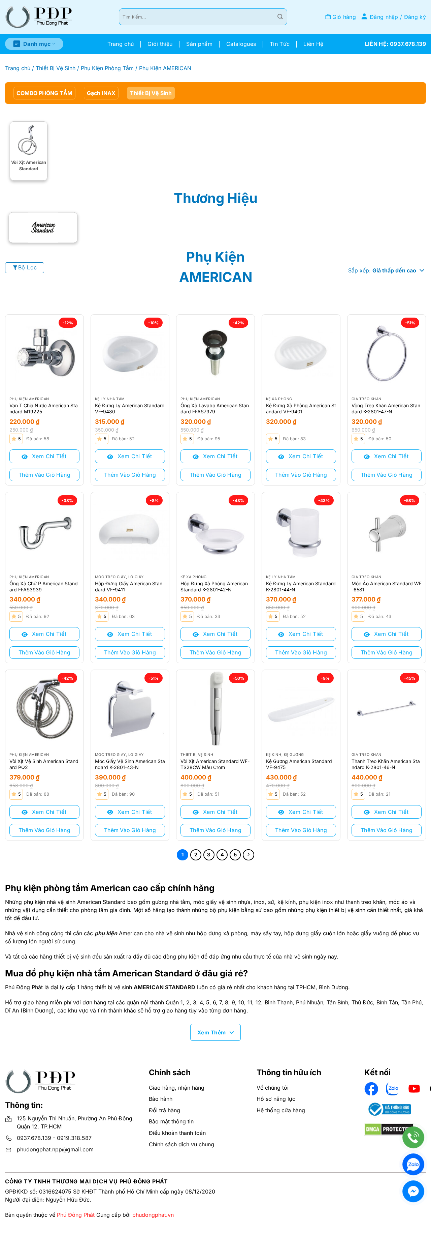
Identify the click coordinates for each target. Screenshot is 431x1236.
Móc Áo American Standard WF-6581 (387, 586)
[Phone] (413, 1137)
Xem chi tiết (48, 456)
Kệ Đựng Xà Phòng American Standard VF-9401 (301, 408)
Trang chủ (120, 43)
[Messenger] (413, 1191)
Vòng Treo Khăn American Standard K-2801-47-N (386, 408)
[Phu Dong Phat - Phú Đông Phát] (38, 17)
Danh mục (37, 43)
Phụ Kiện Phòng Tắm (107, 68)
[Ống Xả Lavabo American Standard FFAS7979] (215, 354)
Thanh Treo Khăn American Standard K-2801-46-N (386, 764)
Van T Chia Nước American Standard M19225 (43, 408)
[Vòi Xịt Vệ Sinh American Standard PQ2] (44, 709)
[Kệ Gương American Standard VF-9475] (301, 709)
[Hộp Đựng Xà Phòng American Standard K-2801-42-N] (215, 531)
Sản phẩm (199, 43)
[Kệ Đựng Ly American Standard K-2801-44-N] (301, 531)
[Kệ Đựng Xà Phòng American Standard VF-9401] (301, 354)
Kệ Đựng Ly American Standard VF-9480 (130, 408)
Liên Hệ (313, 43)
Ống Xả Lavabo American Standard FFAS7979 (214, 408)
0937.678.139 (34, 1138)
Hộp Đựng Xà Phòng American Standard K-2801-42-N (214, 586)
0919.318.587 (74, 1138)
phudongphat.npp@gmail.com (55, 1149)
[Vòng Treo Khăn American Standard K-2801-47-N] (386, 354)
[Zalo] (413, 1164)
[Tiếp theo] (248, 855)
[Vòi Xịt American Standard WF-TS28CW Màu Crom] (215, 709)
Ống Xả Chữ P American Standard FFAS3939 (43, 586)
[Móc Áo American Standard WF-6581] (386, 531)
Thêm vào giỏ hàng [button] (44, 474)
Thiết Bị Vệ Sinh (55, 68)
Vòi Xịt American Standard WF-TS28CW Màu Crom (215, 764)
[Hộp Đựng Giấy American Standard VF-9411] (130, 531)
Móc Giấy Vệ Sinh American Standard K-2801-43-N (130, 764)
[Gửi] (280, 17)
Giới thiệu (159, 43)
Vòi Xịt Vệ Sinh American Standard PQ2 (43, 764)
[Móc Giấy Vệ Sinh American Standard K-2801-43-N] (130, 709)
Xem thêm (211, 1032)
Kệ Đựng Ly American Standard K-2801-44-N (301, 586)
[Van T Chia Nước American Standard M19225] (44, 354)
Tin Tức (280, 43)
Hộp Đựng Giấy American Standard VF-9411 (128, 586)
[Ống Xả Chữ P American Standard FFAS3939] (44, 531)
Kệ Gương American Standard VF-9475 (299, 764)
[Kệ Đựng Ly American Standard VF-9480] (130, 354)
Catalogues (241, 43)
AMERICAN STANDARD (164, 987)
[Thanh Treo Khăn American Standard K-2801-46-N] (386, 709)
